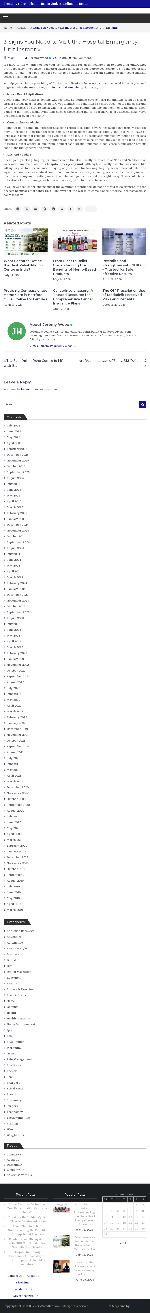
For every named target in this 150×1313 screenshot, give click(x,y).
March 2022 (15, 711)
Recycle (12, 1071)
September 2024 (18, 542)
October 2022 (16, 670)
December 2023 (18, 594)
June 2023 (14, 629)
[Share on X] (26, 208)
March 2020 (15, 839)
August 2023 (15, 618)
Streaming (14, 1100)
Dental (11, 960)
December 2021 (17, 729)
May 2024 (13, 565)
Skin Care (13, 1082)
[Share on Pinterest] (53, 208)
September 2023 (18, 612)
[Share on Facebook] (17, 208)
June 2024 (14, 559)
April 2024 (14, 571)
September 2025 (18, 472)
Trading (12, 1123)
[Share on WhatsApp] (44, 208)
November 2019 (18, 863)
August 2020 (15, 810)
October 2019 (16, 869)
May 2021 (13, 769)
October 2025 (16, 466)
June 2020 (14, 822)
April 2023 (14, 641)
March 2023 (15, 647)
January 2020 (16, 851)
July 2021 (13, 758)
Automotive (15, 942)
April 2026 (14, 443)
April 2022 (14, 705)
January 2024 (16, 589)
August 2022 (15, 682)
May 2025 (13, 495)
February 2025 (17, 513)
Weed (11, 1129)
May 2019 (13, 898)
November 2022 (18, 664)
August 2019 (15, 880)
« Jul (123, 1243)
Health (62, 58)
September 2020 (18, 804)
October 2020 (16, 799)
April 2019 (14, 904)
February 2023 (17, 653)
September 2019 (18, 874)
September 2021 (18, 746)
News (10, 1053)
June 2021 (14, 764)
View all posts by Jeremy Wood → (52, 346)
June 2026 (14, 431)
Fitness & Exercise (20, 989)
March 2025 (15, 507)
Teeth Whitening (18, 1117)
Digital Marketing (19, 971)
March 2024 (15, 577)
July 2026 (13, 425)
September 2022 (18, 676)
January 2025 (16, 519)
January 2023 (16, 659)
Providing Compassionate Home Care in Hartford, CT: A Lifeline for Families (25, 295)
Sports (11, 1094)
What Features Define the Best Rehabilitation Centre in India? (23, 265)
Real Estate (14, 1065)
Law (9, 1036)
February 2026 (17, 449)
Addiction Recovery (20, 931)
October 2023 (16, 606)
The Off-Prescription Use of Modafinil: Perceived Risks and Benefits (123, 295)
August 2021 (15, 752)
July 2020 (13, 816)
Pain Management (19, 1059)
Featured (13, 983)
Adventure (14, 936)
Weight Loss (15, 1135)
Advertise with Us (19, 1175)
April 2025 (14, 501)
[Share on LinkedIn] (35, 208)
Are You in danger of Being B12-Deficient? (112, 360)
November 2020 (18, 793)
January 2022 (16, 723)
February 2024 (17, 583)
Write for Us (15, 1170)
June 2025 (14, 489)
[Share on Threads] (79, 208)
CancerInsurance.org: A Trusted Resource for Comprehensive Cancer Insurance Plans (73, 297)
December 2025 (18, 454)
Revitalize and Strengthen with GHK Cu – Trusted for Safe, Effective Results (123, 267)
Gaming (12, 1006)
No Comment (82, 58)
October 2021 (16, 740)
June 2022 (14, 694)
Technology (15, 1112)
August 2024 (15, 548)
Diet (9, 966)
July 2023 (13, 624)
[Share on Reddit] (61, 208)
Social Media (15, 1088)
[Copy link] (91, 208)
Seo (9, 1077)
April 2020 (14, 834)
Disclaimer (14, 1164)
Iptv (9, 1030)
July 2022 (13, 688)
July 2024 (13, 554)
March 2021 (15, 781)
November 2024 (18, 530)
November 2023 (18, 600)
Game (11, 1001)
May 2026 (13, 437)
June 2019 (14, 892)
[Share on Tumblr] (70, 208)
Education (13, 977)
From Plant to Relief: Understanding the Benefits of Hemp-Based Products (74, 3)
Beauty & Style (17, 948)
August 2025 (15, 478)
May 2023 (13, 635)
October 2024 (16, 536)
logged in (27, 389)
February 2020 (17, 845)
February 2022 (17, 717)
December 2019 (17, 857)
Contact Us (14, 1154)
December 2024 (18, 524)
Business (13, 954)
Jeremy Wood (38, 58)
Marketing (14, 1047)
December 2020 (18, 787)
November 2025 (18, 460)
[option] (55, 4)
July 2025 (13, 484)
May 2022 (13, 699)
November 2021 (18, 734)
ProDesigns (138, 1306)
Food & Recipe (17, 995)
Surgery (12, 1106)
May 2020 (13, 828)
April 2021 (14, 775)
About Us (13, 1159)
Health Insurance (19, 1018)
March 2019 (15, 909)
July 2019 (13, 886)
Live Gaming (16, 1042)
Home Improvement (21, 1024)
